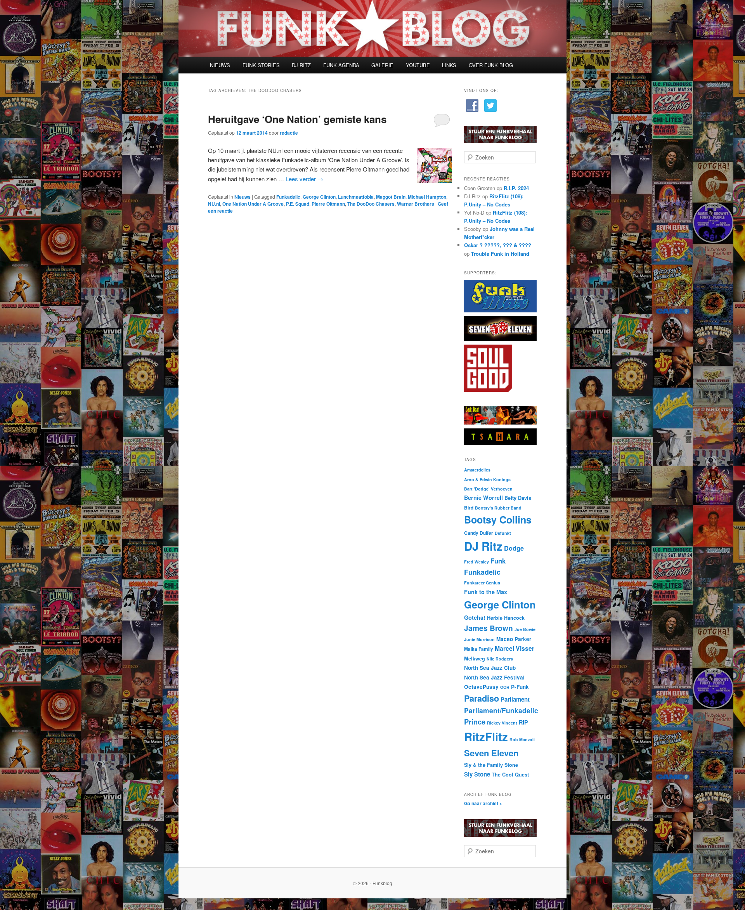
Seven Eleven (491, 753)
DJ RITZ (301, 65)
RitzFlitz (486, 736)
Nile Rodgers (500, 659)
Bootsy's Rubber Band (498, 508)
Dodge (514, 548)
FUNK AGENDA (341, 65)
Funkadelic (288, 196)
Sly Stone (477, 774)
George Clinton (319, 196)
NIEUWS (220, 65)
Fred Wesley (476, 562)
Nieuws (242, 196)
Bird (468, 507)
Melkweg (474, 658)
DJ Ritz (483, 546)
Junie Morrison (479, 639)
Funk (498, 560)
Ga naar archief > (483, 803)
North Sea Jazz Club (490, 667)
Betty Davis (517, 497)
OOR (504, 687)
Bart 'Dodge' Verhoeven (488, 489)
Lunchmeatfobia (356, 196)
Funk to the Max (485, 592)
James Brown (488, 627)
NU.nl (214, 203)
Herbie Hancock (506, 617)
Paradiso (481, 698)
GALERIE (382, 65)
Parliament (515, 699)
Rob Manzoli (522, 739)
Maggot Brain (390, 196)
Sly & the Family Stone (491, 764)
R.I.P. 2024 (516, 188)
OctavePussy (481, 686)
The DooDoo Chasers (371, 203)
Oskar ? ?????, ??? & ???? (497, 245)
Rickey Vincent (502, 723)
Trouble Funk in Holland (500, 253)
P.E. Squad (297, 203)
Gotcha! (474, 617)
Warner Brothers (415, 203)
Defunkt (503, 533)
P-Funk (520, 686)
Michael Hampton (427, 196)
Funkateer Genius (482, 583)
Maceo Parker (513, 639)
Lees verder (304, 179)
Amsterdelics (477, 470)
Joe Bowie (525, 629)
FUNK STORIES (261, 65)
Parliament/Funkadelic (501, 710)
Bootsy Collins (498, 520)
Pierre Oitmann (328, 203)
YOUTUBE (418, 65)
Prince (474, 721)
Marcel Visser (514, 648)
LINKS (449, 65)
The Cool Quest (510, 774)
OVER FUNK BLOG (491, 65)
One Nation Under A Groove (253, 203)
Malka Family (478, 649)
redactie (289, 132)
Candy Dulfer (478, 533)
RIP (523, 722)
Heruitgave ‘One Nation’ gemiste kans (297, 119)
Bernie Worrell (483, 497)
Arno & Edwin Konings (487, 479)
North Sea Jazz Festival (494, 677)
